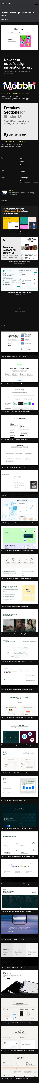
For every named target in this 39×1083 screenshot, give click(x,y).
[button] (36, 4)
